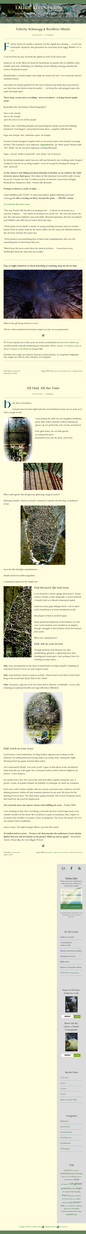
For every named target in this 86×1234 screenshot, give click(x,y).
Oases (62, 1083)
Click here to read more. (69, 973)
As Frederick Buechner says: (17, 204)
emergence (65, 1184)
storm (60, 852)
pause (74, 1199)
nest (64, 1199)
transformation (67, 1211)
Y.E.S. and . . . (65, 1078)
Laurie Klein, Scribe (39, 7)
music (78, 1195)
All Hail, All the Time (43, 388)
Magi (69, 1196)
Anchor (63, 1089)
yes (75, 1214)
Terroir (63, 1094)
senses (67, 1206)
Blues (63, 1176)
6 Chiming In (49, 394)
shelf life (72, 1206)
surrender (75, 1208)
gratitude (65, 1188)
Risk (62, 1205)
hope (79, 1188)
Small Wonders (66, 1132)
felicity (52, 371)
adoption (68, 1170)
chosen (79, 1176)
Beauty (73, 1173)
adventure (75, 1170)
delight (76, 1179)
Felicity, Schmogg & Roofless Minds (43, 29)
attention (65, 1173)
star (70, 1209)
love (64, 1195)
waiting (79, 1211)
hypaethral (63, 371)
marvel (73, 1196)
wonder (79, 852)
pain (67, 1199)
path (70, 1199)
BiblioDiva (64, 1121)
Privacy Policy (63, 1227)
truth (74, 1211)
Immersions (16, 371)
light (72, 1192)
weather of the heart (69, 852)
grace (57, 371)
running (74, 371)
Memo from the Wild (68, 1100)
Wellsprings (65, 1149)
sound (72, 684)
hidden (73, 1188)
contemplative (68, 1179)
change (73, 1176)
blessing (79, 1173)
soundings (78, 1206)
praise (69, 371)
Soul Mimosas (66, 1138)
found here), (64, 342)
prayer (77, 1202)
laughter (68, 1192)
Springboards (65, 1143)
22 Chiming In (49, 35)
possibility (70, 1202)
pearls (64, 1202)
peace (78, 1199)
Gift (71, 1183)
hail (46, 852)
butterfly (68, 1176)
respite (55, 852)
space (66, 1208)
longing (77, 1191)
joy (64, 1191)
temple (80, 371)
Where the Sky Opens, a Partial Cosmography (71, 1026)
